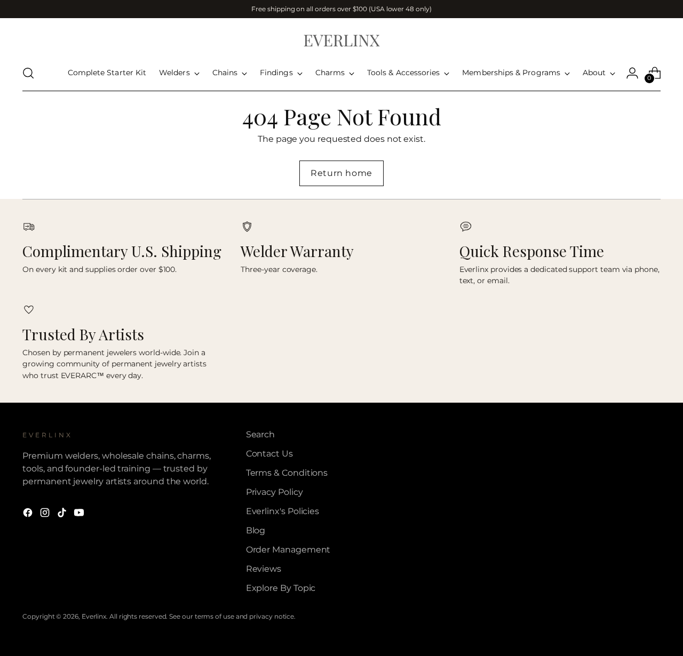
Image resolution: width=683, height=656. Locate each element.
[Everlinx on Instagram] (45, 514)
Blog (256, 530)
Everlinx (94, 616)
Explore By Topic (281, 588)
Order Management (288, 550)
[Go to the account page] (632, 73)
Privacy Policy (274, 492)
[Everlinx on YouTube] (80, 514)
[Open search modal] (28, 73)
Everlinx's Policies (282, 511)
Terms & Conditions (287, 473)
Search (260, 434)
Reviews (263, 569)
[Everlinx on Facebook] (28, 514)
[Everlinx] (341, 40)
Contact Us (269, 454)
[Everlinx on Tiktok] (63, 514)
